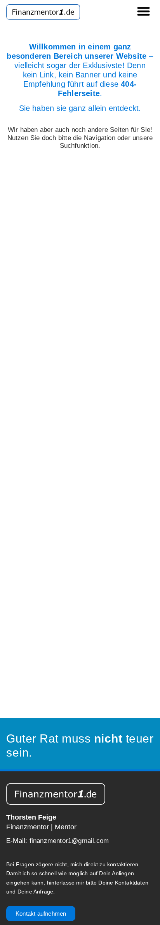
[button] (144, 11)
